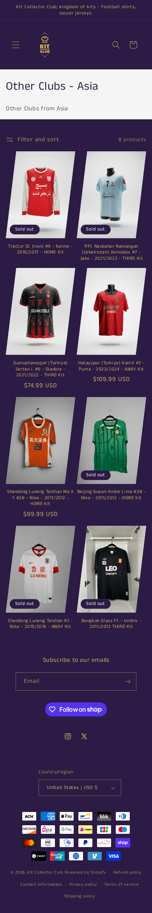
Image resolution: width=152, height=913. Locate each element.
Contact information (41, 884)
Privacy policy (83, 884)
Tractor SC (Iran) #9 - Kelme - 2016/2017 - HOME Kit (40, 249)
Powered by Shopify (85, 872)
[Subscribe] (127, 681)
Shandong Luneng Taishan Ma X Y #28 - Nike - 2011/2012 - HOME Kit (40, 498)
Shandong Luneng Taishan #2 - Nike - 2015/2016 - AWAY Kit (40, 624)
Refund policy (127, 872)
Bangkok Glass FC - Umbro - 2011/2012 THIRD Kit (111, 624)
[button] (15, 44)
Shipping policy (79, 896)
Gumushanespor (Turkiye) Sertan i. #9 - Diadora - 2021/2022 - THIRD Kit (40, 369)
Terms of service (121, 884)
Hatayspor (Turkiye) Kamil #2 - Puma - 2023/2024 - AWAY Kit (111, 366)
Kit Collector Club (45, 872)
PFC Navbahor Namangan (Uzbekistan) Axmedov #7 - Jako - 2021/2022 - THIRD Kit (111, 252)
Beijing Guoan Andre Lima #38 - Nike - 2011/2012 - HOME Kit (111, 495)
